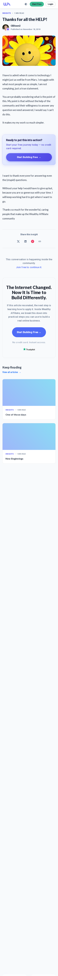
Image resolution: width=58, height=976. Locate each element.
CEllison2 (16, 25)
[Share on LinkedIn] (25, 241)
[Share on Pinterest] (33, 241)
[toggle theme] (25, 4)
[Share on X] (18, 241)
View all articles (11, 372)
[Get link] (40, 241)
